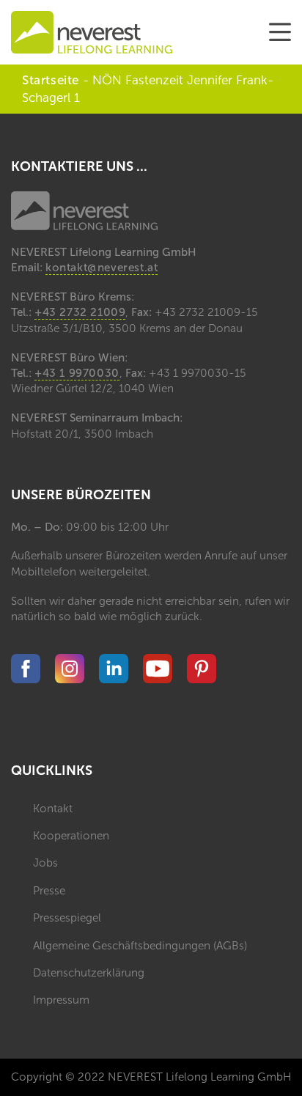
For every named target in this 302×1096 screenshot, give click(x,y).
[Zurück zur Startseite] (91, 32)
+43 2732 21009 (79, 312)
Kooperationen (71, 835)
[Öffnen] (280, 32)
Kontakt (53, 808)
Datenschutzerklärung (88, 972)
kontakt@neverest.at (101, 267)
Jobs (45, 862)
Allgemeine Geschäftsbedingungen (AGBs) (140, 945)
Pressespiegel (67, 917)
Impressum (61, 1000)
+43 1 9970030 (76, 373)
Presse (49, 890)
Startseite (50, 80)
